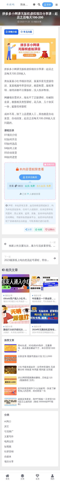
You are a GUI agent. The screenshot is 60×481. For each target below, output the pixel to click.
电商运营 (9, 441)
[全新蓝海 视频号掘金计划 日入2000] (10, 359)
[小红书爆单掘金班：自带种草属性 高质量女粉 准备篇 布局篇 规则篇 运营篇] (10, 370)
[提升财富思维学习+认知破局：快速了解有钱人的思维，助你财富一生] (10, 391)
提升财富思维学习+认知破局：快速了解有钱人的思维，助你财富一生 (37, 389)
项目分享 (37, 21)
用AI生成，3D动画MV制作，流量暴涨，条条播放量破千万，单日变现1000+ (36, 348)
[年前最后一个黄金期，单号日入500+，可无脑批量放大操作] (44, 283)
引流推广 (9, 431)
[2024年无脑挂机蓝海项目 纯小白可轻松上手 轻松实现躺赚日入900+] (44, 314)
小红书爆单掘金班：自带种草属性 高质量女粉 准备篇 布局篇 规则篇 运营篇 (36, 368)
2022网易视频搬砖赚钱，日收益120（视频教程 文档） (35, 379)
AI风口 (7, 421)
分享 (30, 229)
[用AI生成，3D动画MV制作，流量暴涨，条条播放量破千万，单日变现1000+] (10, 348)
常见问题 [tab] (27, 31)
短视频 (7, 446)
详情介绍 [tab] (12, 31)
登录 (49, 5)
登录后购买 (31, 177)
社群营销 (9, 451)
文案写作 (9, 436)
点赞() (51, 229)
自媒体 (7, 456)
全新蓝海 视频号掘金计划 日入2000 (35, 356)
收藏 (40, 229)
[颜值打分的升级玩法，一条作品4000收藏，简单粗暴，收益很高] (15, 314)
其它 (6, 426)
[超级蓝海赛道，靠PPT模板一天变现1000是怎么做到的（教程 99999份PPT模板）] (10, 402)
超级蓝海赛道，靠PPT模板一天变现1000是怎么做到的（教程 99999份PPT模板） (36, 401)
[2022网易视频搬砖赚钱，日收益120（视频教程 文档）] (10, 380)
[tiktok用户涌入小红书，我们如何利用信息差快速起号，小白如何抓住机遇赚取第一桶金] (15, 283)
